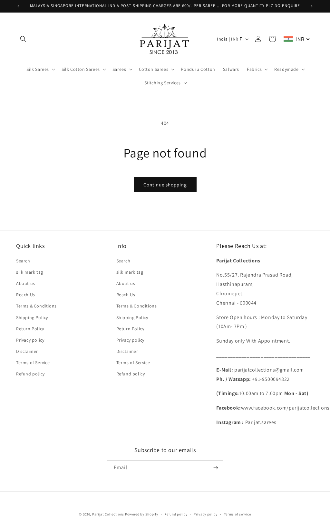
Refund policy (30, 374)
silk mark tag (29, 272)
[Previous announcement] (18, 6)
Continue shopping (165, 185)
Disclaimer (27, 351)
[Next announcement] (312, 6)
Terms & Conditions (36, 306)
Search (23, 261)
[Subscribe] (216, 467)
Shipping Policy (32, 317)
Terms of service (237, 514)
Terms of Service (33, 362)
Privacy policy (30, 340)
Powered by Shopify (141, 514)
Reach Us (25, 295)
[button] (23, 39)
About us (25, 283)
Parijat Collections (108, 514)
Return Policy (30, 329)
